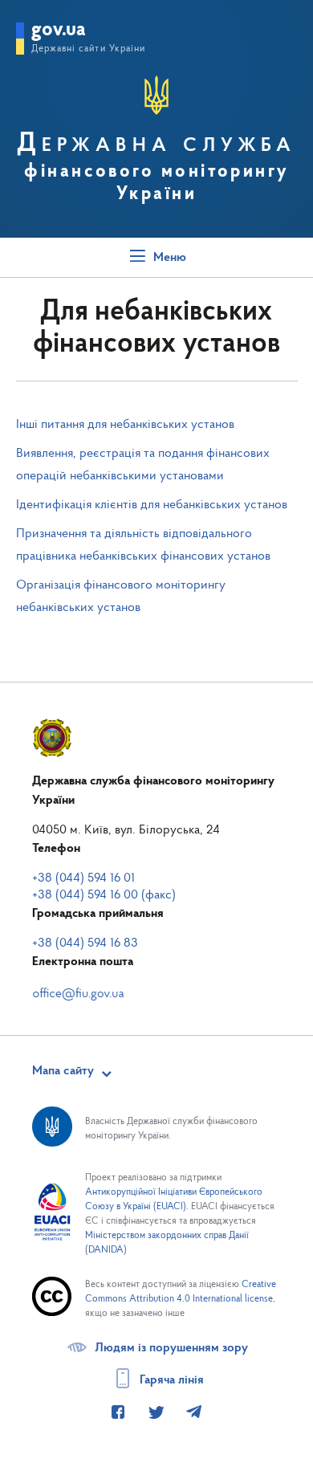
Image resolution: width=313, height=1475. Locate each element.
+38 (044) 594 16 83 (85, 943)
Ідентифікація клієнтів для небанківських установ (151, 505)
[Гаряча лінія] (117, 1413)
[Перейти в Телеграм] (193, 1413)
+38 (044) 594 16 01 (83, 878)
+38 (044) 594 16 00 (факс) (104, 895)
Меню (168, 257)
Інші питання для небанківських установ (125, 424)
